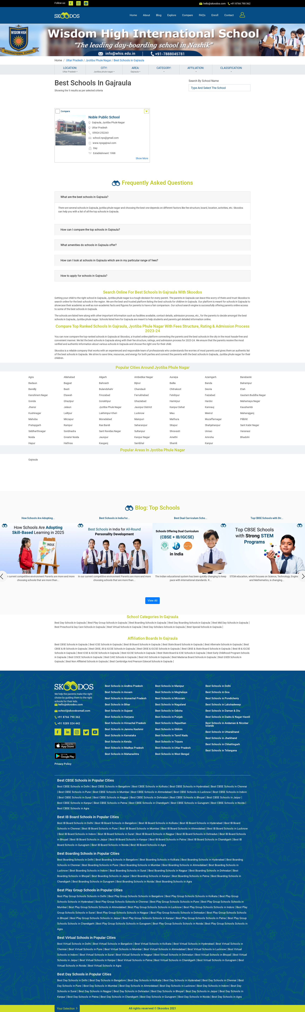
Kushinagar (34, 413)
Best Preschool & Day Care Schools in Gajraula (80, 627)
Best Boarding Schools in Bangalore (117, 859)
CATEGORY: (164, 68)
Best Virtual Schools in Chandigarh (174, 960)
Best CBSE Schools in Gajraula (71, 644)
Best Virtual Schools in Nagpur (134, 954)
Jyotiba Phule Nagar (98, 60)
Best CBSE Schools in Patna (110, 803)
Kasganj (103, 443)
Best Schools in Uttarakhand (222, 732)
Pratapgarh (34, 425)
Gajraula (33, 459)
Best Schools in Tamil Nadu (171, 735)
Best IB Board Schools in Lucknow (227, 828)
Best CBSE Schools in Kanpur (74, 803)
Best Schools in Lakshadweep (223, 704)
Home (133, 15)
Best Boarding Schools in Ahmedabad (184, 865)
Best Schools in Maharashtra (122, 754)
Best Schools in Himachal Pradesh (125, 723)
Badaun (32, 383)
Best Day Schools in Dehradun (131, 991)
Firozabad (104, 395)
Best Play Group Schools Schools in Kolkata (191, 896)
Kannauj (209, 407)
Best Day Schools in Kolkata (144, 980)
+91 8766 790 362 (68, 717)
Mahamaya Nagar (250, 401)
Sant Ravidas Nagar (110, 431)
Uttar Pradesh (74, 60)
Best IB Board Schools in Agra (148, 845)
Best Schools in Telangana (221, 750)
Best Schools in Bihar (117, 704)
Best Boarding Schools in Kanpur (150, 876)
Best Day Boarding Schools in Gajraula (189, 622)
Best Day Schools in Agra (227, 996)
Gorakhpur (105, 401)
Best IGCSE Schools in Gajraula (138, 653)
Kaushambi (246, 407)
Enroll (214, 15)
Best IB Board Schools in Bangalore (116, 823)
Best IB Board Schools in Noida (110, 845)
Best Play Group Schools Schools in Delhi (81, 896)
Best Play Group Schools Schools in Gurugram (123, 923)
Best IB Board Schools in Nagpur (155, 834)
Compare (187, 15)
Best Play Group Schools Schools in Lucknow (155, 907)
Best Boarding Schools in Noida (135, 881)
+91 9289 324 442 (68, 723)
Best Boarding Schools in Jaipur (110, 876)
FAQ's (202, 15)
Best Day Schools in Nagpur (95, 991)
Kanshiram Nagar (38, 395)
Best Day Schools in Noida (194, 996)
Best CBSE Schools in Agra (73, 808)
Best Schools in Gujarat (119, 710)
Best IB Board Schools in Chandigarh (209, 839)
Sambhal (139, 443)
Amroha (209, 437)
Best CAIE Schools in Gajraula (120, 657)
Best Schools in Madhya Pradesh (124, 748)
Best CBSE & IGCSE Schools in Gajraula (158, 648)
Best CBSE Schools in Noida (228, 803)
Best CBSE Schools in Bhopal (187, 797)
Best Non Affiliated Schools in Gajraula (87, 661)
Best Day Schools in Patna (82, 996)
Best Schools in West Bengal (172, 754)
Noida (31, 437)
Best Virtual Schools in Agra (104, 965)
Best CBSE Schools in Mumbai (111, 792)
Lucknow (139, 413)
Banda (208, 383)
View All (152, 600)
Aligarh (103, 377)
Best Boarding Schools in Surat (128, 870)
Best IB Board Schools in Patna (167, 839)
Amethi (173, 437)
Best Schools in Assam (118, 692)
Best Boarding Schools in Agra (174, 881)
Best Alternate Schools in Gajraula (223, 644)
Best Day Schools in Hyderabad (181, 980)
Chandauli (139, 389)
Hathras (68, 443)
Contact (229, 15)
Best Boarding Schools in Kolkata (159, 859)
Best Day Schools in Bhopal (167, 991)
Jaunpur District (143, 407)
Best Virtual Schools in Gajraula (124, 627)
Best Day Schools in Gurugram (158, 996)
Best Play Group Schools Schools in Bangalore (135, 896)
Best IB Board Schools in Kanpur (128, 839)
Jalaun (67, 407)
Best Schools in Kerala (118, 741)
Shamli (173, 443)
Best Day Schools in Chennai (219, 980)
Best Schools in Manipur (169, 686)
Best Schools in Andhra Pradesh (124, 686)
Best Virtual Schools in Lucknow (207, 949)
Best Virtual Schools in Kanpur (98, 960)
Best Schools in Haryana (119, 717)
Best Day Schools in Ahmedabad (138, 985)
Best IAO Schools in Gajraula (154, 657)
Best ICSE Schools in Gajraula (106, 644)
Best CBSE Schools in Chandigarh (149, 803)
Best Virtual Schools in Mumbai (123, 949)
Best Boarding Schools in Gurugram (93, 881)
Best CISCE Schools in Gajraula (85, 657)
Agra (31, 377)
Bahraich (104, 383)
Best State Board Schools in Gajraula (183, 644)
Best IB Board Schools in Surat (116, 834)
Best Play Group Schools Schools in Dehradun (178, 912)
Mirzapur (69, 419)
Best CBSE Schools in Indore (230, 792)
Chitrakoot (175, 389)
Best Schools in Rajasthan (170, 723)
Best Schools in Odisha (169, 710)
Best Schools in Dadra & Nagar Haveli (227, 717)
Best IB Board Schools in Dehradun (197, 834)
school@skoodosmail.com (74, 710)
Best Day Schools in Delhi (72, 980)
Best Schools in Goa (217, 692)
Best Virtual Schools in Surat (97, 954)
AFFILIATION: (195, 68)
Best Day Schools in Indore (213, 985)
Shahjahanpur (212, 425)
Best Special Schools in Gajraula (204, 627)
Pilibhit (244, 419)
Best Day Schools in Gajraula (70, 622)
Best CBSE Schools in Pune (75, 792)
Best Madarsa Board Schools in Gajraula (194, 657)
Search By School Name (204, 81)
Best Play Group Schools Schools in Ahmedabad (97, 907)
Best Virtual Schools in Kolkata (153, 943)
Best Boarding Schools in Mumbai (140, 865)
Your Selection (66, 1008)
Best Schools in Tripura (169, 741)
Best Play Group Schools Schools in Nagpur (122, 912)
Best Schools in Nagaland (170, 704)
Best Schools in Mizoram (170, 698)
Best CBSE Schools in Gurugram (190, 803)
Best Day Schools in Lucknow (177, 985)
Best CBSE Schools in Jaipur (224, 797)
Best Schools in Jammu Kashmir (124, 729)
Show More (142, 158)
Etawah (68, 395)
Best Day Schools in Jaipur (201, 991)
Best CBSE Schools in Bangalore (111, 786)
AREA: (135, 69)
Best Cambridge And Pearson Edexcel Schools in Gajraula (141, 661)
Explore (171, 15)
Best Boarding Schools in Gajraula (147, 622)
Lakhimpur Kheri (108, 413)
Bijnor (137, 383)
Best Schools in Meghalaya (171, 692)
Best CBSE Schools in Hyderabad (189, 786)
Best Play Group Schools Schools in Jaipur (95, 918)
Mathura (174, 419)
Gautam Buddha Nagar (253, 395)
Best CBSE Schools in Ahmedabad (151, 792)
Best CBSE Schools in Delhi (73, 786)
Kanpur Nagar (142, 437)
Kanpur (209, 443)
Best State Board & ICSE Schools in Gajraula (181, 653)
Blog (158, 15)
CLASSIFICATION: (231, 68)
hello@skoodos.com (214, 3)
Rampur (68, 425)
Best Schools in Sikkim (169, 729)
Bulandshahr (106, 389)
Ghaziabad (140, 401)
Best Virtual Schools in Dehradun (173, 954)
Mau (172, 413)
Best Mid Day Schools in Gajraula (230, 622)
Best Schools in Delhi (218, 686)
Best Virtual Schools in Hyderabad (194, 943)
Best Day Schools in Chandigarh (119, 996)
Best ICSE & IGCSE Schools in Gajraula (98, 653)
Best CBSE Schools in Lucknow (192, 792)
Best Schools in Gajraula (129, 60)
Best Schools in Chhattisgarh (222, 744)
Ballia (173, 383)
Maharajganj (247, 413)
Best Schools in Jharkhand (221, 738)
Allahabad (69, 377)
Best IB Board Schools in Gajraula (142, 644)
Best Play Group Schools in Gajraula (107, 622)
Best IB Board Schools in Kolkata (158, 823)
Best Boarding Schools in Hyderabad (202, 859)
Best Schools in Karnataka (120, 735)
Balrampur (246, 383)
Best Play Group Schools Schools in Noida (178, 923)
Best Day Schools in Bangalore (108, 980)
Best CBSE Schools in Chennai (229, 786)
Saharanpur (140, 425)
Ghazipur (69, 401)
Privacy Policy (63, 764)
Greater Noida (71, 437)
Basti (66, 389)
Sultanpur (139, 431)
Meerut (209, 413)
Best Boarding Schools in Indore (89, 870)
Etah (242, 389)
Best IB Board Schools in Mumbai (139, 828)
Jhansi (32, 407)
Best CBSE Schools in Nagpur (110, 797)
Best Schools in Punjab (169, 717)
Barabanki (246, 377)
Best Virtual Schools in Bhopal (213, 954)
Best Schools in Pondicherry (222, 698)
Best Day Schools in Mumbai (100, 985)
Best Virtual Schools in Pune (85, 949)
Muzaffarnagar (213, 419)
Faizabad (210, 395)
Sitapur (174, 425)
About (146, 15)
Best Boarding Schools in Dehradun (210, 870)
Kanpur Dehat (177, 407)
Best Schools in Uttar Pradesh (173, 748)
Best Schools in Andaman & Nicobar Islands (226, 724)
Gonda (32, 401)
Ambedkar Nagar (143, 377)
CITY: (103, 69)
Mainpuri (139, 419)
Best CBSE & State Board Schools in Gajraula (206, 648)
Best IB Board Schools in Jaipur (88, 839)
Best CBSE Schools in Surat (75, 797)
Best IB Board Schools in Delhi (75, 823)
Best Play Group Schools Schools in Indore (209, 907)
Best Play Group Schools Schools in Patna (201, 918)
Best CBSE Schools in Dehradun (149, 797)
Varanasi (245, 431)
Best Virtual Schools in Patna (135, 960)
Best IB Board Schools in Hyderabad (201, 823)
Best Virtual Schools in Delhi (74, 943)
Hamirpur (175, 401)
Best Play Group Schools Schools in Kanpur (148, 918)
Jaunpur (103, 437)
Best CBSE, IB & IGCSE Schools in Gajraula (112, 648)
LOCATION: (70, 69)
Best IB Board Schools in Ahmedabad (183, 828)
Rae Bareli (104, 425)
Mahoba (33, 419)
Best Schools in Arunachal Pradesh (125, 698)
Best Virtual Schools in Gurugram (217, 960)
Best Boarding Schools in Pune (100, 865)
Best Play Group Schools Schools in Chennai (121, 901)
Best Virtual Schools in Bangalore (113, 943)
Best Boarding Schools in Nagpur (167, 870)
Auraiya (174, 377)
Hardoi (208, 401)
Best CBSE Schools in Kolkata (150, 786)
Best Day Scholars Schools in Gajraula (164, 627)
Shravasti (175, 431)
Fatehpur (175, 395)
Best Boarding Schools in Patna (190, 876)
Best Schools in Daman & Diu (222, 710)
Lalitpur (68, 413)
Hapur (31, 443)
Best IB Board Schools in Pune (100, 828)
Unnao (208, 431)
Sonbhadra (70, 431)
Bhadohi (244, 437)
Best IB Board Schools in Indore (77, 834)
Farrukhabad (141, 395)
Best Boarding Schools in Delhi (75, 859)
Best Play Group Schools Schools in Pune (174, 901)
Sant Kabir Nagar (249, 425)
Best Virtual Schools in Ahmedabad (165, 949)
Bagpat (68, 383)
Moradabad (105, 419)
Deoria (208, 389)
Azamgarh (210, 377)
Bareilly (32, 389)
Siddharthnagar (37, 431)
